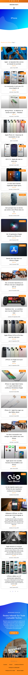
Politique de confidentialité (14, 667)
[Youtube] (18, 1)
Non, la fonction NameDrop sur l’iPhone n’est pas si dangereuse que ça (14, 284)
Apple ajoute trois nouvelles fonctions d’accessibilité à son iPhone (14, 462)
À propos (5, 664)
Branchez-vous (4, 42)
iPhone (9, 42)
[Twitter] (12, 1)
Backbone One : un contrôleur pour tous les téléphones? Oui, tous (14, 311)
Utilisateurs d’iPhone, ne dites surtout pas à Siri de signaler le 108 (14, 515)
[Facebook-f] (10, 1)
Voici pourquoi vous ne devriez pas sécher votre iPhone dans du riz (14, 209)
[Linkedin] (14, 1)
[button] (14, 8)
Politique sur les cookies (10, 670)
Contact (10, 664)
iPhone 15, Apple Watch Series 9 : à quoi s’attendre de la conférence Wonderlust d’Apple (14, 386)
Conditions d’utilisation (19, 664)
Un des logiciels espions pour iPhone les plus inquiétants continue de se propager (14, 489)
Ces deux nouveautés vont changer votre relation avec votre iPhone (14, 436)
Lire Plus (14, 65)
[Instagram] (16, 1)
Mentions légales (20, 670)
